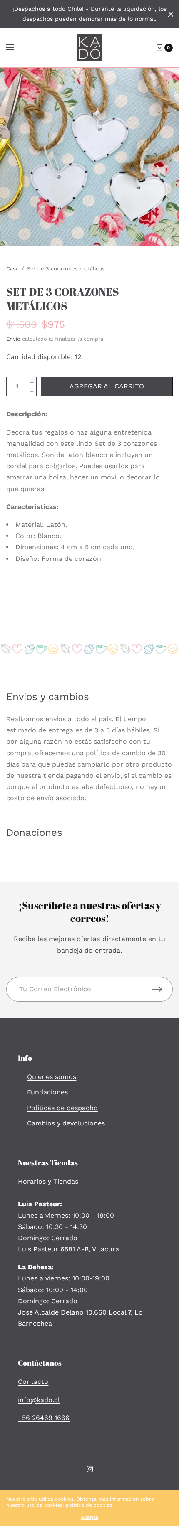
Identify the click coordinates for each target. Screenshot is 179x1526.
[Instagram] (89, 1469)
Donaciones (34, 833)
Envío (13, 339)
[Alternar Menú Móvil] (15, 48)
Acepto (89, 1517)
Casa (12, 268)
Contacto (33, 1382)
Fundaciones (47, 1092)
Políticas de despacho (62, 1108)
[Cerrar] (170, 14)
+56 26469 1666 (44, 1418)
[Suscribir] (162, 989)
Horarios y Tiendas (48, 1181)
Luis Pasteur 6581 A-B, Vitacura (68, 1249)
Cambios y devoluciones (66, 1123)
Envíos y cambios (47, 697)
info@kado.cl (39, 1400)
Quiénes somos (51, 1077)
